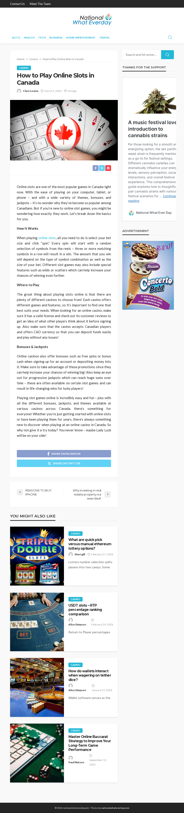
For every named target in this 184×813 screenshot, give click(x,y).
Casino (24, 67)
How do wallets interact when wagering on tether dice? (89, 675)
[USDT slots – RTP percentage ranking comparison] (37, 621)
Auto (16, 37)
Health (29, 37)
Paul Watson (76, 762)
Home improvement (81, 37)
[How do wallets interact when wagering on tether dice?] (37, 687)
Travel (104, 37)
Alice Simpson (77, 624)
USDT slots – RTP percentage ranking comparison (85, 609)
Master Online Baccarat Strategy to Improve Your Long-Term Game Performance (89, 743)
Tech (42, 37)
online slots (47, 238)
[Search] (170, 37)
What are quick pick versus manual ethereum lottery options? (90, 544)
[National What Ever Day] (91, 19)
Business (55, 37)
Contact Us (17, 4)
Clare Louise (30, 91)
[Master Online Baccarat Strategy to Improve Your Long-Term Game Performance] (37, 753)
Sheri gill (79, 554)
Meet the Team (40, 4)
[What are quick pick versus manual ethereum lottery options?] (37, 556)
